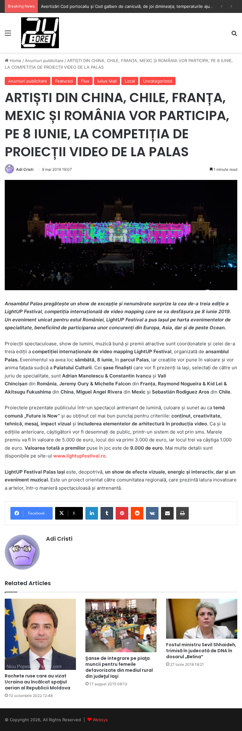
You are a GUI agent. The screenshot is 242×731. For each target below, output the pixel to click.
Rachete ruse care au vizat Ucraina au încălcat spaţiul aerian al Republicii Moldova (37, 682)
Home (15, 60)
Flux (85, 80)
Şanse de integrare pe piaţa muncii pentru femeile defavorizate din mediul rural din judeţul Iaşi (119, 667)
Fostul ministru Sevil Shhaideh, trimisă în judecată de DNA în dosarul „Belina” (201, 651)
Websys (100, 719)
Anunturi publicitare (44, 60)
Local (130, 80)
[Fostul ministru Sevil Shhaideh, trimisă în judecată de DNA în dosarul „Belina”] (201, 619)
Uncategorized (157, 80)
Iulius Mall (107, 80)
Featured (64, 80)
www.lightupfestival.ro (79, 456)
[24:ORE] (40, 32)
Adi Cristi (24, 169)
